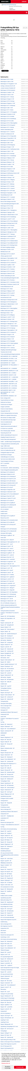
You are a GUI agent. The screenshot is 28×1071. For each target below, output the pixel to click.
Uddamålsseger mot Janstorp (7, 456)
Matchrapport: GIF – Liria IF (7, 544)
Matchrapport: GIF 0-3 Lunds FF (8, 293)
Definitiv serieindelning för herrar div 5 (9, 435)
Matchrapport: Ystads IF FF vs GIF (8, 498)
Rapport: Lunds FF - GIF (6, 987)
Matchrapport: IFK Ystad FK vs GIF (8, 478)
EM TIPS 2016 (4, 867)
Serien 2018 (3, 716)
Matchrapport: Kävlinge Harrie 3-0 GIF (9, 223)
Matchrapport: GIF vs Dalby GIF (7, 522)
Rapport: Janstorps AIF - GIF (7, 622)
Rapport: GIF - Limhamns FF (7, 697)
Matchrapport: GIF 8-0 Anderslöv (8, 90)
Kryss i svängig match (5, 398)
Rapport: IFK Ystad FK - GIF (7, 871)
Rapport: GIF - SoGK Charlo (7, 858)
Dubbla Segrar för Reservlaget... (8, 998)
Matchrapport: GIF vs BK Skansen (8, 480)
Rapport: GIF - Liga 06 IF (6, 686)
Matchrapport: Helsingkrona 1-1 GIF (9, 323)
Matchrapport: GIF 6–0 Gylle (7, 79)
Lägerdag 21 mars (5, 1020)
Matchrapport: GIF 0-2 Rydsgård (8, 341)
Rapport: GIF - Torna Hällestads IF (8, 728)
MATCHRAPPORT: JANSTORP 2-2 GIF (9, 383)
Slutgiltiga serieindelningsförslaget (8, 349)
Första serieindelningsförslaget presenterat (10, 354)
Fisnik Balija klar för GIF (6, 424)
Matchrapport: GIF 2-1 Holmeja (7, 295)
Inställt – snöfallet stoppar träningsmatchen (10, 441)
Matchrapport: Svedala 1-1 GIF (7, 164)
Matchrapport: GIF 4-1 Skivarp (7, 160)
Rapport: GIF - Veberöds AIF (7, 649)
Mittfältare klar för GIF (5, 251)
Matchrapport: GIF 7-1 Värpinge (8, 234)
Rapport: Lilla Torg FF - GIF (6, 692)
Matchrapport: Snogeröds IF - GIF (8, 561)
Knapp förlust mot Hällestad (7, 448)
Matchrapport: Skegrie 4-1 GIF (7, 99)
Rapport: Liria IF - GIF (5, 954)
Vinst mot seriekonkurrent (6, 422)
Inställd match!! (4, 511)
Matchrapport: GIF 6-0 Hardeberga (8, 118)
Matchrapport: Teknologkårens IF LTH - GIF (10, 542)
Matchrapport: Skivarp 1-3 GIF (7, 181)
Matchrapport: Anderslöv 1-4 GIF (8, 267)
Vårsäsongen (4, 750)
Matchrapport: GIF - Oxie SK (7, 598)
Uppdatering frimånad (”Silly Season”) (9, 712)
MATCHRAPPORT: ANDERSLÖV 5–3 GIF (9, 370)
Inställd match (4, 683)
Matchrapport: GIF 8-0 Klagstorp (8, 144)
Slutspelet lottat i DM (5, 411)
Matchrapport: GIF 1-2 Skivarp (7, 127)
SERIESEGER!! (4, 733)
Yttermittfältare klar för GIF (6, 195)
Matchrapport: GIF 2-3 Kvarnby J (8, 280)
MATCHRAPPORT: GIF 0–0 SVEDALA (9, 388)
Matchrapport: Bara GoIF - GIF (7, 557)
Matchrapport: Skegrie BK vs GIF (8, 489)
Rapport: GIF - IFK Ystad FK (7, 837)
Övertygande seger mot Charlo (7, 452)
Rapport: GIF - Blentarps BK (7, 889)
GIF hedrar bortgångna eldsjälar (8, 247)
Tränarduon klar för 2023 (6, 352)
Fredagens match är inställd (7, 798)
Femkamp (3, 893)
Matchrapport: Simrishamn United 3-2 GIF (10, 284)
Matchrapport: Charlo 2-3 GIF (7, 94)
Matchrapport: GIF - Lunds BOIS (8, 559)
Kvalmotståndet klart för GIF (7, 286)
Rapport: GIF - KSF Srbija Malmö (8, 616)
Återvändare (3, 989)
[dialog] (14, 1060)
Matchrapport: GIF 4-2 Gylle (7, 166)
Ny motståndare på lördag (6, 904)
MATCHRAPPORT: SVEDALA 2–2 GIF (9, 360)
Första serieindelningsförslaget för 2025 (10, 203)
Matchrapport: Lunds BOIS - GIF (8, 583)
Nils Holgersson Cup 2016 (6, 926)
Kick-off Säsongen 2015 (6, 1046)
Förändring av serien (5, 707)
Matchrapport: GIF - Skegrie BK (7, 589)
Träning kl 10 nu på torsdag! (7, 993)
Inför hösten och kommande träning (9, 829)
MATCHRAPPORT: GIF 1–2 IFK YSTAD (9, 385)
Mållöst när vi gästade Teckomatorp (9, 415)
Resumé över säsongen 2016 (7, 822)
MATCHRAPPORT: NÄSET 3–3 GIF (8, 390)
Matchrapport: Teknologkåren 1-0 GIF (9, 258)
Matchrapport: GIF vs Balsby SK (8, 472)
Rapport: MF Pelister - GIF (6, 839)
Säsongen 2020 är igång (6, 533)
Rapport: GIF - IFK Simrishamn (7, 668)
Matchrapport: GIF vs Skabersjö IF (8, 476)
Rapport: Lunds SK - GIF (6, 646)
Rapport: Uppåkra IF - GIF (6, 1004)
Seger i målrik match (5, 446)
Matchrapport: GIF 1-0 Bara (7, 288)
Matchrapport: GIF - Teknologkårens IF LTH (10, 566)
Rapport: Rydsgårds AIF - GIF (7, 653)
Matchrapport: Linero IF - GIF (7, 572)
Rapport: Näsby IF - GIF (6, 627)
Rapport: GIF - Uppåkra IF (6, 891)
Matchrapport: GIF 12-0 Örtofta (7, 225)
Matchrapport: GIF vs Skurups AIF (8, 485)
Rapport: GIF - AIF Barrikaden (7, 679)
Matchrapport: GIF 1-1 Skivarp (7, 96)
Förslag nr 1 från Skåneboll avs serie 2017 (10, 824)
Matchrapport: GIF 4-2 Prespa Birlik (8, 136)
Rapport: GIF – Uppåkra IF (6, 965)
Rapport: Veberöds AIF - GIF (7, 675)
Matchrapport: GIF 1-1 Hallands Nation (9, 325)
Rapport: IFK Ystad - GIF (6, 1035)
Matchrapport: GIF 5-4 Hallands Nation (9, 240)
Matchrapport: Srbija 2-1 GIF (7, 208)
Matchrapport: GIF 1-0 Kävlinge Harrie (9, 321)
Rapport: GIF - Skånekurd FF (7, 778)
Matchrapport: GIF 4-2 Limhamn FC (8, 262)
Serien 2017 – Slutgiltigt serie (7, 815)
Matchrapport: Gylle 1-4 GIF (7, 107)
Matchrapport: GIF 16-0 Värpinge (8, 328)
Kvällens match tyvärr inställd (7, 310)
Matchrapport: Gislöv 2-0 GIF (7, 81)
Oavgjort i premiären (5, 406)
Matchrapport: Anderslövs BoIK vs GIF (9, 483)
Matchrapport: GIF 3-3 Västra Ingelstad (9, 343)
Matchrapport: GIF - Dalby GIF (7, 539)
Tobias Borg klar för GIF (6, 432)
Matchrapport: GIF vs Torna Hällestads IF (10, 494)
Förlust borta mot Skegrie (6, 404)
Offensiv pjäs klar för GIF (6, 256)
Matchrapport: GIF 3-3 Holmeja (7, 101)
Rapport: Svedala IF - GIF (6, 865)
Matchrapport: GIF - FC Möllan (7, 574)
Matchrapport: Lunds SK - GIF (7, 579)
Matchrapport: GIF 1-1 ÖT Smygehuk (9, 112)
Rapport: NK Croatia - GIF (6, 943)
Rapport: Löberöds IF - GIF (6, 982)
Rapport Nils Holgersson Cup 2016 (8, 919)
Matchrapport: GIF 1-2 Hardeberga (8, 155)
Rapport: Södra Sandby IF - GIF (7, 659)
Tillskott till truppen (5, 848)
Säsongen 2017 (4, 710)
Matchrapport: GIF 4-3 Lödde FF (8, 253)
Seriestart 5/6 (4, 465)
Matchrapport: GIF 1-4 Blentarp (7, 184)
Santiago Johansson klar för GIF (8, 85)
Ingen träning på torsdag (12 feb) (8, 1039)
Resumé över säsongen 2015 (7, 934)
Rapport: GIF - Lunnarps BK (7, 642)
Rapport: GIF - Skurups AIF (6, 744)
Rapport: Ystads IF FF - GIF (6, 644)
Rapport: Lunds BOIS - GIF (6, 963)
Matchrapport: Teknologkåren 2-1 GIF (9, 330)
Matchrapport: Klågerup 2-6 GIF (8, 291)
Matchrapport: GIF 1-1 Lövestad (8, 197)
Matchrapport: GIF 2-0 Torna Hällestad (9, 221)
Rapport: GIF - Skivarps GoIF (7, 774)
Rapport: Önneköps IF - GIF (7, 666)
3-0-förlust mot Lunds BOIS (7, 428)
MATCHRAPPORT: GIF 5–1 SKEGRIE (8, 379)
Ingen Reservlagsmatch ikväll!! (7, 1000)
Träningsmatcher (4, 701)
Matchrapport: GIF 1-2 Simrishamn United (10, 282)
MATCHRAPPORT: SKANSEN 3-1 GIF (8, 395)
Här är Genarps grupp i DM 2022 (8, 430)
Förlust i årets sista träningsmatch (8, 439)
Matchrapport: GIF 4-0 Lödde (7, 120)
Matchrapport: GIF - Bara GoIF (7, 581)
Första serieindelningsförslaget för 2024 (10, 277)
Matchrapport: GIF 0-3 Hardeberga (8, 216)
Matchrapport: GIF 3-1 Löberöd (7, 188)
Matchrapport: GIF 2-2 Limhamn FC (8, 332)
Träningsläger (4, 1030)
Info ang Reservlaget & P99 (7, 956)
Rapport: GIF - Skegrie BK (6, 802)
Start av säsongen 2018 (6, 705)
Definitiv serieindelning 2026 (7, 129)
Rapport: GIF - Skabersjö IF (7, 757)
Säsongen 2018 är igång (6, 703)
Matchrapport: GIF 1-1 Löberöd (7, 131)
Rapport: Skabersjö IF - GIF (7, 726)
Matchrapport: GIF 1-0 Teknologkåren (9, 308)
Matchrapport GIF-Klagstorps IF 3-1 (8, 763)
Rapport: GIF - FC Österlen (6, 882)
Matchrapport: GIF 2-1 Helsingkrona (9, 210)
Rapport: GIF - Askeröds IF (6, 724)
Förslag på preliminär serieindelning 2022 (10, 443)
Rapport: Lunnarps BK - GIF (7, 670)
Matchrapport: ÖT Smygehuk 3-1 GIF (9, 83)
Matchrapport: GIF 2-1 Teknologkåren (9, 229)
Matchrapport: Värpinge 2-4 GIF (8, 212)
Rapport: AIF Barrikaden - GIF (7, 1017)
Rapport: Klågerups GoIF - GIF (7, 794)
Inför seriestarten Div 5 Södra (7, 776)
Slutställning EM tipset (6, 850)
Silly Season (3, 930)
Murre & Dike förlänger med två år (8, 201)
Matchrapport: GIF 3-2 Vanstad (7, 186)
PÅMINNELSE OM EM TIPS (6, 862)
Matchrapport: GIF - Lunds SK (7, 555)
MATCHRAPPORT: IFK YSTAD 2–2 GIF (9, 358)
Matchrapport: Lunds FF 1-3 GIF (8, 317)
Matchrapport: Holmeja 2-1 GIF (7, 177)
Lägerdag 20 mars (5, 1022)
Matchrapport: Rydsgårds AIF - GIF (8, 596)
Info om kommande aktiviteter (7, 917)
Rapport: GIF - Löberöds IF (6, 945)
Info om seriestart (5, 509)
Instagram (3, 526)
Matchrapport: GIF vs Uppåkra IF (8, 502)
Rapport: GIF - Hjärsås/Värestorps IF (9, 633)
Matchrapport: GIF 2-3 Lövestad (8, 271)
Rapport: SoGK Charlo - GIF (7, 884)
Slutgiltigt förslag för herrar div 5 (8, 437)
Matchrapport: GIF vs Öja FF (7, 487)
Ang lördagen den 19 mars (7, 906)
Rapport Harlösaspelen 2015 (7, 1048)
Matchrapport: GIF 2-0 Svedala (7, 116)
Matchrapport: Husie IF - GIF (7, 546)
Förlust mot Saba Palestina (7, 408)
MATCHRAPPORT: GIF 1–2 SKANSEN (9, 368)
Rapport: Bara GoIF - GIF (6, 765)
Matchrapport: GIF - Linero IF (7, 548)
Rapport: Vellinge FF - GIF (6, 1033)
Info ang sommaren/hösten (7, 853)
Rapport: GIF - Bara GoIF (6, 739)
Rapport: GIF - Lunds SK (6, 673)
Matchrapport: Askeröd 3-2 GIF (7, 273)
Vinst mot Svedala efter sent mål (8, 450)
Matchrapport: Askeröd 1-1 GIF (7, 345)
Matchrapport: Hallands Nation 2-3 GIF (9, 214)
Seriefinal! (3, 735)
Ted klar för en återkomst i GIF (7, 133)
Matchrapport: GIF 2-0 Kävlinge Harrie (9, 245)
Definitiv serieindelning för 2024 (8, 275)
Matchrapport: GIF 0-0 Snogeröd (8, 125)
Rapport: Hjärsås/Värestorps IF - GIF (9, 664)
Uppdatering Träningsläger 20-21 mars (9, 1026)
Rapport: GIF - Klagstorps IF (7, 878)
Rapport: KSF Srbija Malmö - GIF (8, 618)
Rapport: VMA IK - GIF (5, 631)
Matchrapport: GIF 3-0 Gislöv (7, 175)
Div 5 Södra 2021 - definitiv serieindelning (10, 467)
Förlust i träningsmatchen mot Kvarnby (9, 413)
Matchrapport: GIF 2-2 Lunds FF (8, 238)
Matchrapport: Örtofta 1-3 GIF (7, 249)
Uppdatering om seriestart (6, 507)
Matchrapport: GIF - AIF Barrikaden (8, 594)
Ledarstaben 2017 (5, 818)
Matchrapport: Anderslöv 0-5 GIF (8, 114)
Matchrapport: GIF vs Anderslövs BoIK (9, 520)
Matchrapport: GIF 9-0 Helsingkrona (9, 301)
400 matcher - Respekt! (6, 677)
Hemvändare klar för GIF (6, 297)
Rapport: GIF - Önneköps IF (7, 635)
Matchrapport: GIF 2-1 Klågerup (8, 179)
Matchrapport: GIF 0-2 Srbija (7, 205)
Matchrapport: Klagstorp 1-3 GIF (8, 168)
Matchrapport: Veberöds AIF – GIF (8, 600)
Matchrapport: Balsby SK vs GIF (8, 474)
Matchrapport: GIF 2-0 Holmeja (7, 153)
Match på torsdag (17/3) (6, 900)
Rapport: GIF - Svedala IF (6, 833)
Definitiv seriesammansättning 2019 (9, 605)
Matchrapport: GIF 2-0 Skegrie (7, 171)
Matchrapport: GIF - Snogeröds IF (8, 585)
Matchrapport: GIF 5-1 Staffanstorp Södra (10, 149)
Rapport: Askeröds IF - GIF (6, 754)
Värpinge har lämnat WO (6, 306)
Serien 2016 (3, 932)
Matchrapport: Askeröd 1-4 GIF (7, 199)
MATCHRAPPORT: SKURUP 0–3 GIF (8, 375)
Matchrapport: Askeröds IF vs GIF (8, 491)
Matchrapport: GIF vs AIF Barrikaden (9, 528)
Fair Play (2, 722)
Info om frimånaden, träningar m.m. (8, 603)
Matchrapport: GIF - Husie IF (7, 570)
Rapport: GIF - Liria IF (5, 991)
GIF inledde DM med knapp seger (8, 419)
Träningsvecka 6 (4, 800)
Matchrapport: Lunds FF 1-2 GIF (8, 219)
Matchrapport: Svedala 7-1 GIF (7, 92)
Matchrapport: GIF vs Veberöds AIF (8, 531)
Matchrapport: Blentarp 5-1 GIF (7, 162)
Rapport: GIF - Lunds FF (6, 952)
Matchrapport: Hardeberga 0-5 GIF (8, 236)
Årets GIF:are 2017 (5, 690)
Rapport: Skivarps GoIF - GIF (7, 752)
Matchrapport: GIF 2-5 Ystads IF (8, 336)
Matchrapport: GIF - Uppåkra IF (7, 576)
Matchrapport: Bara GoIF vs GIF (8, 496)
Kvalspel (2, 620)
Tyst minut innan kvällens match (8, 459)
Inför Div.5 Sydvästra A (6, 1013)
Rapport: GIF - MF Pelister (6, 873)
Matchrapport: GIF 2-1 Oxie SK (7, 260)
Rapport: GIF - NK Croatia (6, 980)
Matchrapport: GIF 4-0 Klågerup (8, 315)
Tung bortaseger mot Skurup (7, 461)
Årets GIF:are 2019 (5, 518)
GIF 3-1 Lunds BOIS (5, 463)
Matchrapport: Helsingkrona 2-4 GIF (9, 232)
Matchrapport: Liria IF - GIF (6, 568)
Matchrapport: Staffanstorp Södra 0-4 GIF (10, 173)
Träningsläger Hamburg (6, 688)
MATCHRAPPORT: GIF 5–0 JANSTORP (9, 356)
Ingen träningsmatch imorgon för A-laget (10, 967)
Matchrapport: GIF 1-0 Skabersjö (8, 105)
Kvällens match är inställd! (6, 895)
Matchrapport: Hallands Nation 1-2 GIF (9, 304)
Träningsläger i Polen (5, 781)
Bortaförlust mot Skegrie (6, 454)
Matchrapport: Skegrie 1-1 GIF (7, 147)
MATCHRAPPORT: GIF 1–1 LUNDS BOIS (9, 377)
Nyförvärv (3, 746)
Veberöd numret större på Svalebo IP (9, 426)
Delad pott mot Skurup (6, 402)
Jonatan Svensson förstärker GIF (8, 88)
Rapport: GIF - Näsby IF (6, 655)
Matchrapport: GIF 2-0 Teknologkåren (9, 123)
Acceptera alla (19, 1067)
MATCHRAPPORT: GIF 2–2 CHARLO (8, 372)
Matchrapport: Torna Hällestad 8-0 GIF (9, 243)
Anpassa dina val (6, 1063)
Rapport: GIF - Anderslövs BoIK (7, 772)
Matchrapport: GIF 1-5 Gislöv (7, 109)
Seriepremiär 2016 (5, 928)
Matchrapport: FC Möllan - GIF (7, 550)
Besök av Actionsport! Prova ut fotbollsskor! (10, 1041)
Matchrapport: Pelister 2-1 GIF (7, 338)
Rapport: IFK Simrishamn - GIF (7, 638)
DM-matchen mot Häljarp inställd (8, 417)
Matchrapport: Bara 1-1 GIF (7, 312)
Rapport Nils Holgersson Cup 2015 (8, 1044)
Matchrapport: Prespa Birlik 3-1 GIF (8, 138)
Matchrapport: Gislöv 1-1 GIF (7, 151)
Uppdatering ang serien (6, 796)
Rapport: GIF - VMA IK (5, 662)
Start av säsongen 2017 (6, 809)
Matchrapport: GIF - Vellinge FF (7, 587)
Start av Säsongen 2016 (6, 924)
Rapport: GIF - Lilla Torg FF (6, 791)
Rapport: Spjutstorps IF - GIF (7, 783)
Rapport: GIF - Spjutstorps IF (7, 902)
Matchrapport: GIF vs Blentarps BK (8, 504)
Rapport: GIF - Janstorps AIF (7, 651)
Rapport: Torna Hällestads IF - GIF (8, 759)
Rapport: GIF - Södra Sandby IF (7, 629)
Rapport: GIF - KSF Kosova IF (7, 1028)
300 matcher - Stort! (5, 657)
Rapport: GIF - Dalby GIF (6, 681)
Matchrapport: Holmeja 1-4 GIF (7, 319)
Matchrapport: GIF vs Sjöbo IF (7, 500)
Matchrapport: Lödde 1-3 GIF (7, 227)
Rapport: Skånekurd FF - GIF (7, 996)
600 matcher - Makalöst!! (6, 640)
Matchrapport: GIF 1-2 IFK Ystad (8, 190)
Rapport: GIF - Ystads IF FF (6, 869)
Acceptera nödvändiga (7, 1067)
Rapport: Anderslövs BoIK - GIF (7, 748)
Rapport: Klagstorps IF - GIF (7, 737)
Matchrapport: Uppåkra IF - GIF (7, 535)
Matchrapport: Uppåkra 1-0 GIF (7, 264)
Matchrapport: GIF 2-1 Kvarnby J (8, 269)
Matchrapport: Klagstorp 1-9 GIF (8, 103)
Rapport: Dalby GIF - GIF (6, 741)
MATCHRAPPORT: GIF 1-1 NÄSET (8, 362)
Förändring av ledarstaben (6, 969)
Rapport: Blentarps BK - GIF (7, 1024)
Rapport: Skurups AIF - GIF (6, 770)
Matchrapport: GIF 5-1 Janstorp (8, 347)
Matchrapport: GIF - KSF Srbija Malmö (9, 592)
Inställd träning (4, 921)
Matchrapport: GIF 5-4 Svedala (7, 140)
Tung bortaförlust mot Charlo (7, 400)
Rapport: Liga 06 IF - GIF (6, 860)
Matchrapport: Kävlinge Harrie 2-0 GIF (9, 299)
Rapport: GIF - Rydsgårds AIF (7, 625)
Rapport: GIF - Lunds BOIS (6, 1006)
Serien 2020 (3, 537)
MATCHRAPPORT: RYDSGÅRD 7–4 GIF (9, 381)
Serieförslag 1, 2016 (5, 937)
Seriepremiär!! (4, 1011)
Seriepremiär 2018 (5, 714)
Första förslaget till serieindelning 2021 (9, 470)
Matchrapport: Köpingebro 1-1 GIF (8, 192)
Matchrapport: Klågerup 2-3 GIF (8, 157)
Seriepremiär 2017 (5, 813)
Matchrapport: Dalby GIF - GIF (7, 563)
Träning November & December (8, 610)
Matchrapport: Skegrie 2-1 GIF (7, 334)
